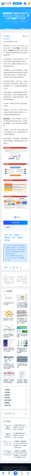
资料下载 (7, 240)
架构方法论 (7, 237)
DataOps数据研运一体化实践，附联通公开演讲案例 (8, 336)
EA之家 (7, 255)
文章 (10, 235)
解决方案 (6, 118)
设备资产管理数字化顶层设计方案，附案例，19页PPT (8, 350)
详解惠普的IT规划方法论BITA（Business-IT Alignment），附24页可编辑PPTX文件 (14, 257)
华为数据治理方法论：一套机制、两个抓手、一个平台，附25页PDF (20, 427)
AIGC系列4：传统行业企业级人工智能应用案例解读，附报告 (22, 381)
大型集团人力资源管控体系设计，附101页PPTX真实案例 (8, 381)
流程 (18, 48)
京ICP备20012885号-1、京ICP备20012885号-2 (15, 469)
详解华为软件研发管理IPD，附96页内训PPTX (22, 336)
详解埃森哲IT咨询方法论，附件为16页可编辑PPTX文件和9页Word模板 (22, 280)
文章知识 (16, 235)
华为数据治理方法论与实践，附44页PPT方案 (22, 365)
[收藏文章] (10, 267)
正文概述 (6, 36)
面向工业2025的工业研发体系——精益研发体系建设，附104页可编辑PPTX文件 (9, 280)
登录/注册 (17, 3)
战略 (10, 50)
